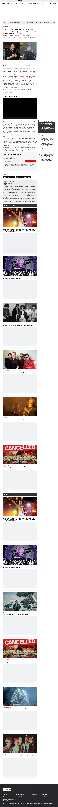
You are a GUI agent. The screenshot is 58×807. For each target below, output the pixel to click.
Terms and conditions (33, 794)
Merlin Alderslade (10, 35)
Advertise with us (45, 796)
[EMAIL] (11, 183)
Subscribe (42, 3)
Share (6, 65)
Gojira (11, 138)
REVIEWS (17, 6)
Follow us (28, 65)
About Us (5, 794)
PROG (39, 0)
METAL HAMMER (33, 0)
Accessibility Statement (20, 796)
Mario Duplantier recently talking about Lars (25, 76)
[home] (3, 6)
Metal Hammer (18, 35)
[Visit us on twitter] (35, 3)
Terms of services (18, 164)
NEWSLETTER (29, 6)
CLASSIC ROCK (26, 0)
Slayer (21, 68)
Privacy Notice (6, 165)
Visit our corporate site (41, 786)
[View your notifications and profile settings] (50, 3)
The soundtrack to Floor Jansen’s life (43, 22)
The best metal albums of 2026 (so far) (47, 135)
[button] (54, 3)
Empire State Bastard (24, 70)
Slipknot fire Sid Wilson (28, 22)
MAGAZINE (23, 6)
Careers (30, 796)
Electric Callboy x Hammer (15, 22)
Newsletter (34, 65)
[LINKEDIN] (9, 183)
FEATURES (12, 6)
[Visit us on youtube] (39, 3)
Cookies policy (5, 796)
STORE (35, 6)
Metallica (18, 177)
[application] (20, 107)
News (4, 35)
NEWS (6, 6)
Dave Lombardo (6, 68)
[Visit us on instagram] (37, 3)
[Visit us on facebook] (34, 3)
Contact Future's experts (20, 794)
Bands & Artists (5, 26)
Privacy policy (44, 794)
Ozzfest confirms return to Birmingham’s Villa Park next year (47, 150)
